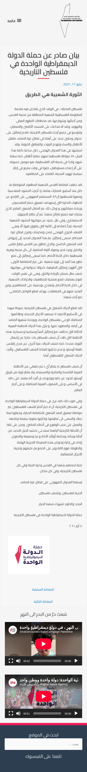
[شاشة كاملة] (11, 661)
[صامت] (18, 661)
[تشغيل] (76, 661)
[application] (43, 644)
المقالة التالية (43, 601)
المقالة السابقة (43, 589)
